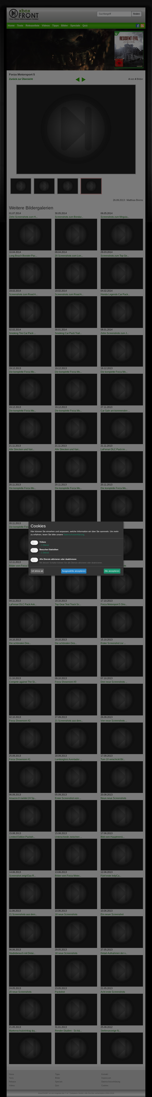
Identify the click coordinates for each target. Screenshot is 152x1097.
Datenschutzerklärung (74, 534)
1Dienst (44, 545)
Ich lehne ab (37, 571)
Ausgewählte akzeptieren (74, 571)
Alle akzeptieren (111, 571)
